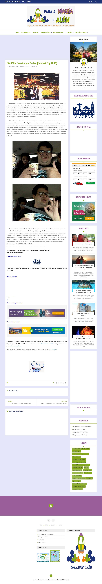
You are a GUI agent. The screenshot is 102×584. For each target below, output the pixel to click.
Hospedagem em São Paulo (80, 432)
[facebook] (90, 1)
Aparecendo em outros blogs (45, 534)
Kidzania (86, 467)
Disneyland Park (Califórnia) (79, 462)
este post (54, 349)
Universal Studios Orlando (79, 486)
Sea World (89, 478)
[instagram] (92, 1)
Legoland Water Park (77, 473)
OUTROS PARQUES (58, 32)
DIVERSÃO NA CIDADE (80, 32)
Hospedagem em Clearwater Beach (82, 426)
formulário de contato (47, 343)
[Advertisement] (36, 48)
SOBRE (46, 525)
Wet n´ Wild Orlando (77, 489)
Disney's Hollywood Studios (79, 459)
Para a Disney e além (54, 579)
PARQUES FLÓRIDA (46, 32)
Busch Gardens (85, 448)
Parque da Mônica (77, 475)
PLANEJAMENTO (25, 32)
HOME (6, 2)
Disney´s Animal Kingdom (79, 464)
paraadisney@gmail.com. (15, 346)
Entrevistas (41, 539)
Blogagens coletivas (43, 537)
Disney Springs (76, 456)
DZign (67, 579)
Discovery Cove (76, 451)
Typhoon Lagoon (76, 481)
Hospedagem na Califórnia (80, 434)
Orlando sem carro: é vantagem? (83, 244)
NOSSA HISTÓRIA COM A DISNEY (17, 2)
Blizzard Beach (76, 448)
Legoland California (77, 470)
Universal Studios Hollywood (79, 483)
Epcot (88, 464)
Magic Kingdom (87, 473)
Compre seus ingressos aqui (14, 256)
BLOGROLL (53, 525)
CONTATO (29, 2)
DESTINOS (35, 32)
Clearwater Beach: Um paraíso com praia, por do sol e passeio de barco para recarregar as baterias (83, 267)
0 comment (34, 66)
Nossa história (42, 542)
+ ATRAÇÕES (69, 32)
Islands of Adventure (77, 467)
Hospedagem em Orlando (80, 429)
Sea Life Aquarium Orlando (79, 478)
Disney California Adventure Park (80, 454)
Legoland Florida (87, 470)
